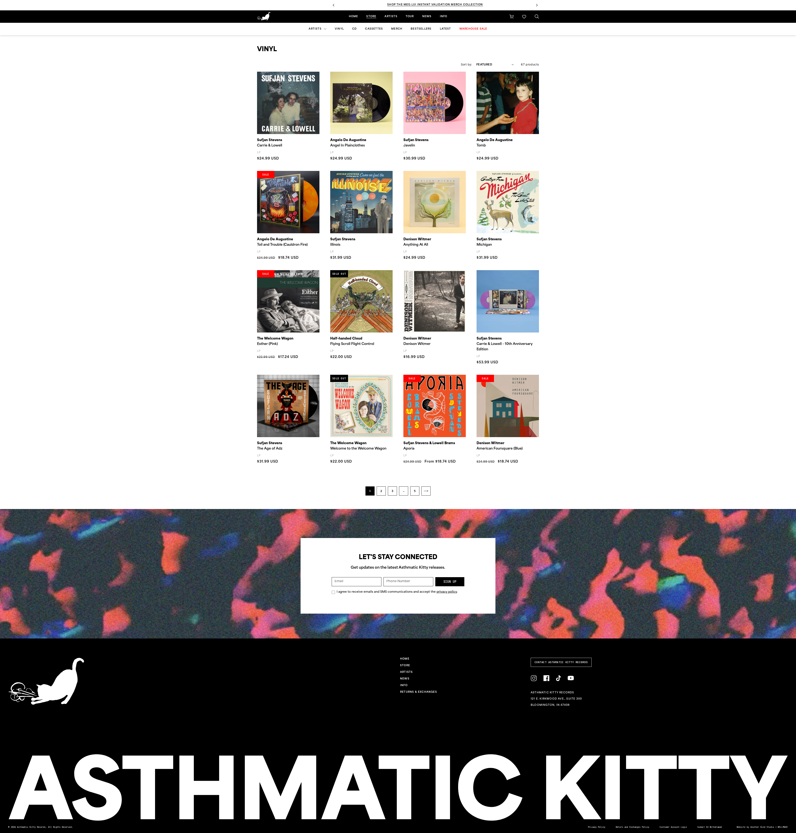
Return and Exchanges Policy (632, 827)
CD (354, 29)
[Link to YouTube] (571, 678)
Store (371, 16)
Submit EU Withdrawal (709, 827)
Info (443, 16)
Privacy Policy (596, 827)
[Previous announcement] (333, 5)
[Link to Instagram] (534, 678)
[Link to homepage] (264, 16)
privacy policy (447, 592)
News (427, 16)
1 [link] (370, 491)
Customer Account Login (673, 827)
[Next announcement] (536, 5)
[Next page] (426, 491)
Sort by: (466, 64)
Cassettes (374, 29)
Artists (315, 29)
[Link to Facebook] (546, 678)
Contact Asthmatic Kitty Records (561, 662)
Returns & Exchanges (418, 692)
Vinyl (339, 29)
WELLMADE (783, 827)
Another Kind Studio (762, 827)
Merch (396, 29)
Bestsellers (421, 29)
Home (353, 16)
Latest (445, 29)
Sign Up (449, 582)
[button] (524, 16)
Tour (410, 16)
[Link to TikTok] (558, 678)
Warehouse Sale (473, 29)
